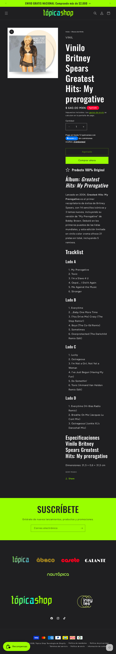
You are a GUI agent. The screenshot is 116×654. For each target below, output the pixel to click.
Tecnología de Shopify (56, 643)
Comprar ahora (87, 160)
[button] (6, 13)
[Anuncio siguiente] (110, 3)
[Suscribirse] (81, 528)
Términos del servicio (59, 646)
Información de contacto (98, 646)
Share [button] (72, 478)
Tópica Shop (40, 643)
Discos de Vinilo (78, 32)
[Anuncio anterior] (6, 3)
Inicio (68, 32)
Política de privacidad (99, 643)
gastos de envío (96, 112)
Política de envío (78, 646)
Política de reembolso (78, 643)
